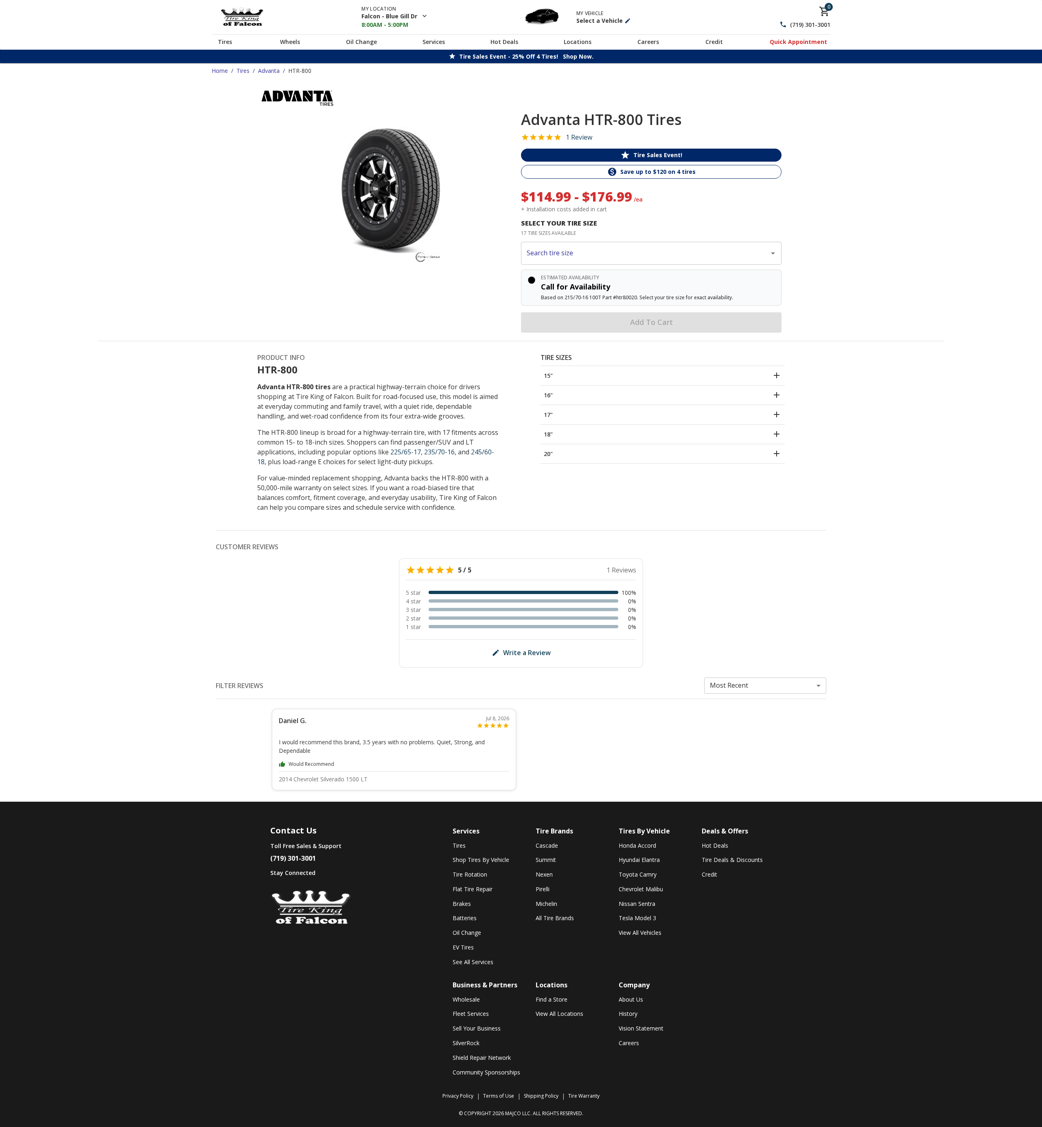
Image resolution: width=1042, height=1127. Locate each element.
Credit (714, 42)
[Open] (773, 253)
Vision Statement (641, 1028)
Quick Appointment (798, 42)
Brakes (462, 904)
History (628, 1013)
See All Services (473, 962)
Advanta (269, 71)
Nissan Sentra (637, 904)
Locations (577, 42)
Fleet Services (471, 1013)
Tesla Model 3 (637, 918)
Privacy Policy (457, 1095)
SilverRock (466, 1043)
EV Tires (463, 947)
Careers (648, 42)
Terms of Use (498, 1095)
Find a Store (551, 999)
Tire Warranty (584, 1095)
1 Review (579, 137)
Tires (225, 42)
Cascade (547, 845)
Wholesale (466, 999)
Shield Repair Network (482, 1057)
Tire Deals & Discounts (732, 860)
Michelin (546, 904)
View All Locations (559, 1013)
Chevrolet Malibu (641, 889)
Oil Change (361, 42)
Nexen (544, 874)
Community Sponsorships (486, 1072)
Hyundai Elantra (639, 860)
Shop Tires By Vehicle (481, 860)
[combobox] (645, 253)
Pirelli (542, 889)
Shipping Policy (541, 1095)
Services (433, 42)
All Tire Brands (555, 918)
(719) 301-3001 (810, 25)
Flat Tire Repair (473, 889)
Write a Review (527, 652)
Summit (546, 860)
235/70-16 (439, 451)
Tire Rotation (470, 874)
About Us (631, 999)
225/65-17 (405, 451)
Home (220, 71)
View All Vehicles (640, 932)
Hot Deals (504, 42)
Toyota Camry (638, 874)
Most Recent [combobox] (729, 685)
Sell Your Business (477, 1028)
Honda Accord (637, 845)
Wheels (290, 42)
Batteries (465, 918)
